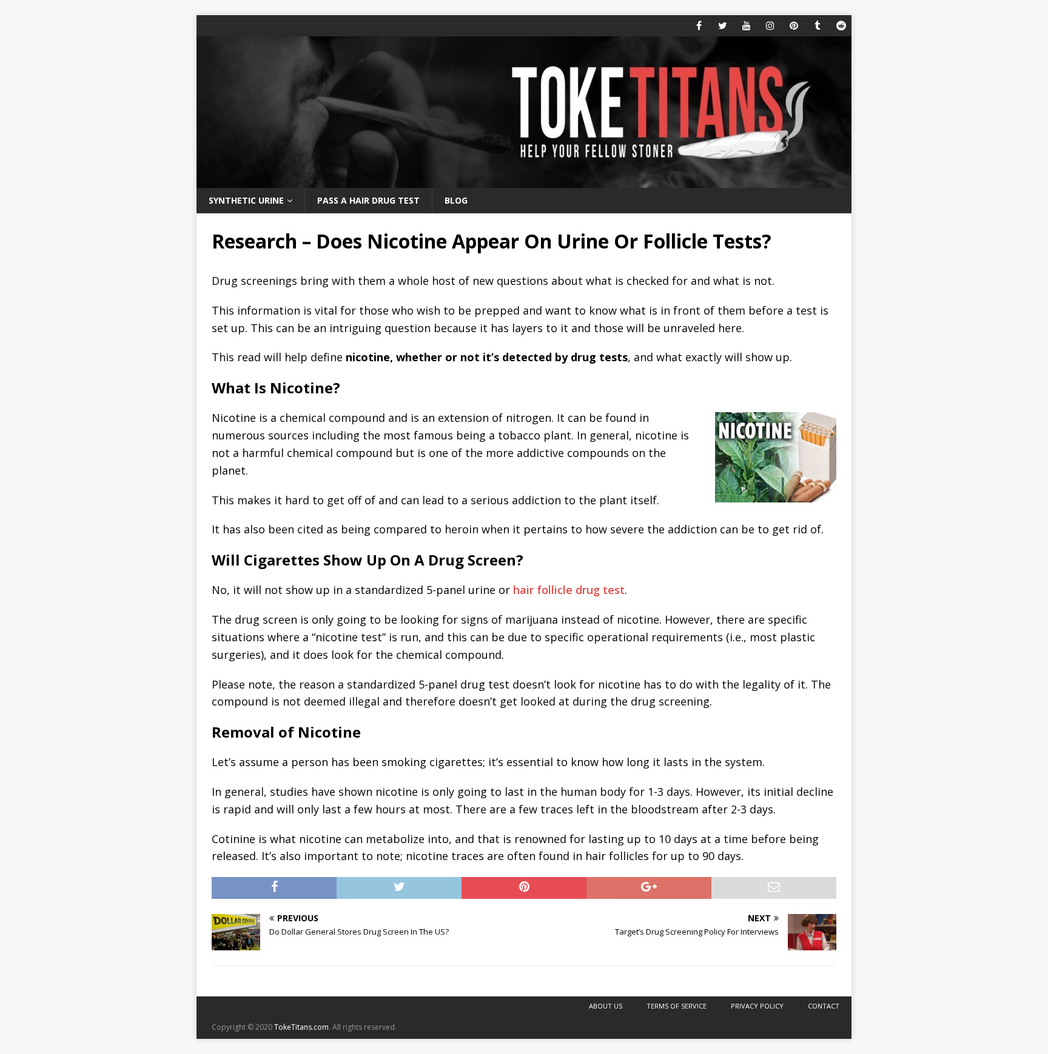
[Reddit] (841, 25)
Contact (823, 1005)
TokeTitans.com (301, 1027)
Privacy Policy (757, 1005)
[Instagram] (770, 25)
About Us (605, 1005)
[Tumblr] (817, 25)
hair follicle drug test (569, 589)
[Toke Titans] (524, 181)
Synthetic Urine (246, 200)
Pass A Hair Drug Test (368, 200)
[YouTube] (746, 25)
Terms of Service (677, 1005)
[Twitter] (722, 25)
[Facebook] (699, 25)
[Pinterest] (793, 25)
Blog (456, 200)
